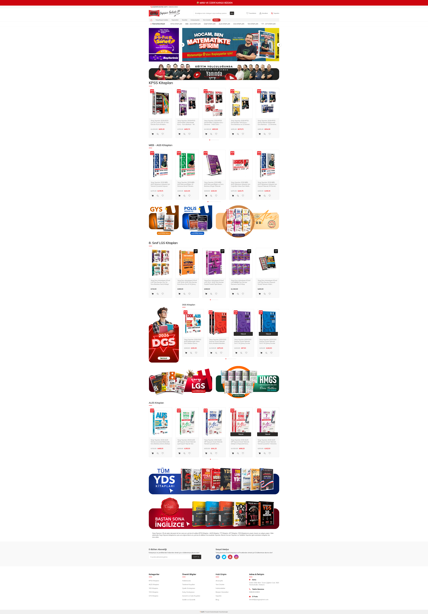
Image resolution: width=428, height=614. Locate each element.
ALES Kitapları (224, 24)
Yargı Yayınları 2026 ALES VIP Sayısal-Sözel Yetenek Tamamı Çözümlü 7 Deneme (267, 442)
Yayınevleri (175, 20)
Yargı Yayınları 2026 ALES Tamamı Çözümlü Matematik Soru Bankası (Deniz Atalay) (160, 442)
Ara (232, 13)
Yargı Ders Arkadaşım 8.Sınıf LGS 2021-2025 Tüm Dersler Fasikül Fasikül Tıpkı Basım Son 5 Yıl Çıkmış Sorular (214, 282)
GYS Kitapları (153, 596)
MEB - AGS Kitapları (193, 24)
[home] (151, 20)
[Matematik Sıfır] (230, 45)
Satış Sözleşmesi (188, 592)
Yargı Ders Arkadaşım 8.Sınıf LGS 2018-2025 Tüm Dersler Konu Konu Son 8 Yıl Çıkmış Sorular (187, 282)
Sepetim (218, 596)
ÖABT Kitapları (209, 24)
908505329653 (165, 7)
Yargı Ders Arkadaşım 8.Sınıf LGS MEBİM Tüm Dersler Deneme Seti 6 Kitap (240, 282)
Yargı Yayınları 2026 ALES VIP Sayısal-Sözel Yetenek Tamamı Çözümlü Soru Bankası (213, 442)
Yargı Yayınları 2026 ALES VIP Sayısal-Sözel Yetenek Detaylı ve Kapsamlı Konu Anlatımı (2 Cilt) (240, 442)
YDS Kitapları (253, 24)
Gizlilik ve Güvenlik (188, 600)
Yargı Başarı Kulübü (162, 20)
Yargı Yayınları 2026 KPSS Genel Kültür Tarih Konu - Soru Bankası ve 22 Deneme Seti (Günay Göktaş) (240, 122)
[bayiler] (164, 58)
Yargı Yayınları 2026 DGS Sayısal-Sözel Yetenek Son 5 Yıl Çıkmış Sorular (267, 341)
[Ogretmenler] (247, 382)
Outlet (216, 20)
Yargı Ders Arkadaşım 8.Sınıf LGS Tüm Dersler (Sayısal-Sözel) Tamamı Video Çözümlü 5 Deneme (267, 282)
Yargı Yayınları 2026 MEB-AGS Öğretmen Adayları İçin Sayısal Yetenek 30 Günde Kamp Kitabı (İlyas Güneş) (267, 184)
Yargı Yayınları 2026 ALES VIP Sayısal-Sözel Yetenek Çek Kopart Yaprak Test (186, 442)
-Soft (202, 612)
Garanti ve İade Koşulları (191, 596)
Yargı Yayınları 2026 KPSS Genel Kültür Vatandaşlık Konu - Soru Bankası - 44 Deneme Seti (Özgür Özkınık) (187, 122)
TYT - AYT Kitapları (268, 24)
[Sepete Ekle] (153, 134)
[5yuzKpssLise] (247, 221)
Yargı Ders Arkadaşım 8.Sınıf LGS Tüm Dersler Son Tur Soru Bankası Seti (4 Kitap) (160, 282)
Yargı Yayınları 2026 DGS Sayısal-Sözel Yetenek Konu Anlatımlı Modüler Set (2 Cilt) (217, 341)
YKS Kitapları (153, 588)
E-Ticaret (207, 612)
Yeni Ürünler (207, 20)
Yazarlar (184, 20)
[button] (182, 45)
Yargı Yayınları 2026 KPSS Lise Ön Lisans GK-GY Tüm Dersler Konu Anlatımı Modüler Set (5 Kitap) (160, 122)
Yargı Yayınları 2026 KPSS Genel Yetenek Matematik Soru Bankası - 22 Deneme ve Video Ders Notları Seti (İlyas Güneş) (267, 122)
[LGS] (180, 382)
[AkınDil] (214, 513)
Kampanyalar (195, 20)
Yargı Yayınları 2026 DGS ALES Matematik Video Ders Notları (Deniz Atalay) (192, 341)
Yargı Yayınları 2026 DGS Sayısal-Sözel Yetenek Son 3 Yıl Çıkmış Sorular (242, 341)
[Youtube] (230, 557)
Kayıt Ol (196, 557)
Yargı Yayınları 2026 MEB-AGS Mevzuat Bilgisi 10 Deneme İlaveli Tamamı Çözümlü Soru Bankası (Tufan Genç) (186, 184)
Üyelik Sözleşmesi (188, 588)
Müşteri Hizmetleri (222, 592)
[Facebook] (218, 557)
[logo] (164, 13)
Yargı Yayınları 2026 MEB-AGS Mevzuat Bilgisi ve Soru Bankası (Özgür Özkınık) (213, 184)
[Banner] (164, 40)
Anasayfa (219, 581)
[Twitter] (224, 557)
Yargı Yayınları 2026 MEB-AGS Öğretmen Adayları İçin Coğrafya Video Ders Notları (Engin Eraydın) (240, 184)
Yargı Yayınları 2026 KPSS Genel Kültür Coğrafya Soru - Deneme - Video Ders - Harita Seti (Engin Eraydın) (214, 122)
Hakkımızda (186, 581)
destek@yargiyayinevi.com (258, 600)
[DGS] (164, 335)
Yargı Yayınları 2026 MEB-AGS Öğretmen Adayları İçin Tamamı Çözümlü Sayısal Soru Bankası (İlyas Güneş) (160, 184)
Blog (217, 600)
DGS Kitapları (238, 24)
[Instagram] (236, 557)
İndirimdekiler (220, 588)
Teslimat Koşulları (188, 584)
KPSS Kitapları (176, 24)
